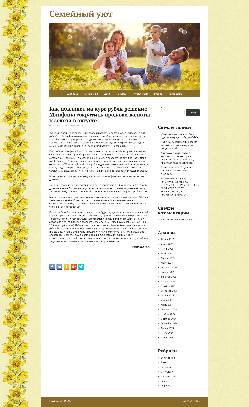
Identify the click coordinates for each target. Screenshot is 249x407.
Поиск (161, 107)
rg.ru (147, 246)
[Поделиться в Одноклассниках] (66, 267)
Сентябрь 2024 (169, 323)
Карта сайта (175, 93)
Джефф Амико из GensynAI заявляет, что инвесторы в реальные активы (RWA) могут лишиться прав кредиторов (178, 157)
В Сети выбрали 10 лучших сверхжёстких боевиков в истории (176, 170)
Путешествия (140, 93)
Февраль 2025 (169, 309)
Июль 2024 (167, 332)
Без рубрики (168, 357)
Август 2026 (167, 239)
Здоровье (72, 93)
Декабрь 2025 (168, 276)
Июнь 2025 (167, 300)
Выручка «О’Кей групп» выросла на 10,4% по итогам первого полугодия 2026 (179, 145)
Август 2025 (167, 295)
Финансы (121, 93)
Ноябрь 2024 (168, 314)
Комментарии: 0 (77, 125)
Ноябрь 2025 (168, 281)
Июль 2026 (167, 244)
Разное (158, 93)
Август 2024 (167, 328)
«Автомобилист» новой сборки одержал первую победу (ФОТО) (179, 135)
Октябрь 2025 (168, 286)
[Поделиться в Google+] (74, 267)
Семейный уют (81, 13)
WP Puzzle (195, 401)
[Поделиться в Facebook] (52, 267)
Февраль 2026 (169, 267)
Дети (107, 93)
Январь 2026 (168, 272)
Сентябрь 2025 (169, 290)
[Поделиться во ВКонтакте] (59, 267)
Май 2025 (166, 304)
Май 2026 (166, 253)
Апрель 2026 (168, 258)
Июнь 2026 (167, 248)
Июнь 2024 (167, 337)
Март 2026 (167, 262)
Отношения (91, 93)
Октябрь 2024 (168, 318)
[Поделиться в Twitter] (81, 267)
